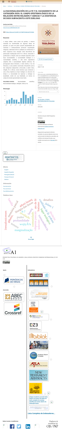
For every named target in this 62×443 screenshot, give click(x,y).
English (6, 169)
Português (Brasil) (9, 174)
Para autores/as (7, 188)
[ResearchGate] (33, 428)
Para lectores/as (7, 186)
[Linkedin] (28, 428)
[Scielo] (42, 313)
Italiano (6, 179)
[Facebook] (13, 428)
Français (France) (9, 177)
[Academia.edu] (37, 428)
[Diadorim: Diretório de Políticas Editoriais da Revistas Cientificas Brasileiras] (50, 339)
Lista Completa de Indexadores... (41, 413)
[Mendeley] (24, 428)
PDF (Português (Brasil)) (46, 59)
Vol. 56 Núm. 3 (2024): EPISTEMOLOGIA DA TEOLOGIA (27, 6)
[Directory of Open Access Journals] (51, 287)
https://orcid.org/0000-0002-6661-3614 (11, 27)
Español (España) (9, 172)
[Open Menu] (3, 1)
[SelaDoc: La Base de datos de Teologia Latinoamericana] (39, 410)
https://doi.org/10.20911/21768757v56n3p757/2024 (20, 32)
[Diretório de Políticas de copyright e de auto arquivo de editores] (49, 394)
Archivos (10, 6)
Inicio (4, 6)
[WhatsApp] (6, 428)
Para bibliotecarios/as (8, 191)
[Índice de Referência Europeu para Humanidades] (52, 403)
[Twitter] (19, 428)
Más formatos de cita (44, 91)
